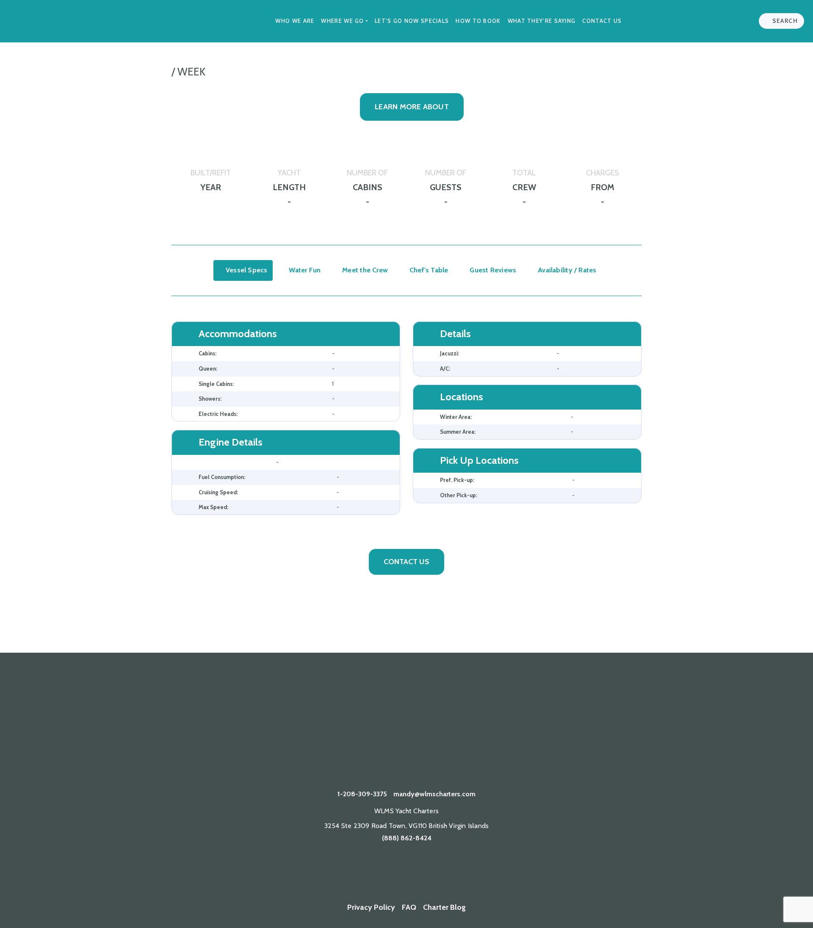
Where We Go (342, 20)
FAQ (409, 907)
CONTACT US (406, 561)
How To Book (478, 20)
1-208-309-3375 (362, 794)
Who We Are (294, 20)
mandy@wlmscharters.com (434, 794)
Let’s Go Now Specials (412, 20)
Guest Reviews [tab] (492, 270)
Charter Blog (444, 907)
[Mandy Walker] (330, 872)
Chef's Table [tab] (428, 270)
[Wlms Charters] (406, 872)
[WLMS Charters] (356, 872)
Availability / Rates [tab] (566, 270)
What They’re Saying (542, 20)
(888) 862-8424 (406, 838)
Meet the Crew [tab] (364, 270)
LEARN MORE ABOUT (412, 106)
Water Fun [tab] (304, 270)
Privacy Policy (371, 907)
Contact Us (602, 20)
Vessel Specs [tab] (246, 270)
